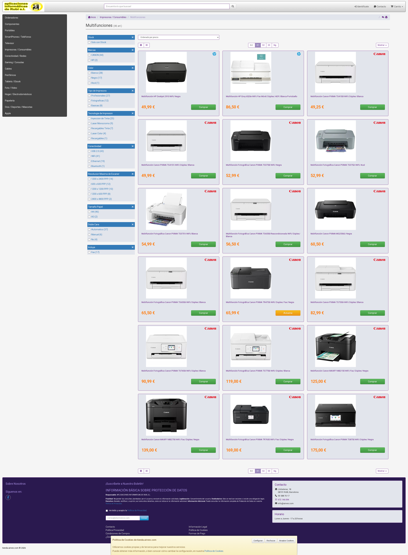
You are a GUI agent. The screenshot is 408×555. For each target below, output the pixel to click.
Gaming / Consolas (14, 62)
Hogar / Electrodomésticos (18, 94)
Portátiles (10, 30)
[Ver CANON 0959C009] (347, 346)
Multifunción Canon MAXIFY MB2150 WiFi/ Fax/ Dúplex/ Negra (339, 371)
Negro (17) (96, 78)
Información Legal (198, 527)
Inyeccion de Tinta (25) (102, 118)
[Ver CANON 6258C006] (263, 346)
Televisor (9, 43)
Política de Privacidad (114, 503)
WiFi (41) (95, 156)
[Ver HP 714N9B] (263, 72)
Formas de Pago (197, 533)
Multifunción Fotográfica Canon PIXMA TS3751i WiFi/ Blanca (170, 233)
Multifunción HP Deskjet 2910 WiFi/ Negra (161, 96)
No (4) (94, 239)
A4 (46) (95, 211)
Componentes (12, 24)
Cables (8, 68)
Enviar (144, 518)
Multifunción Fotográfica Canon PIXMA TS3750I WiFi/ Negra (254, 165)
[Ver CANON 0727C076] (347, 209)
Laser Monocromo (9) (102, 123)
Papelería (10, 100)
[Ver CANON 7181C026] (178, 140)
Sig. (275, 45)
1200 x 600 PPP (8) (100, 194)
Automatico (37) (99, 229)
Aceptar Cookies (286, 541)
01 (258, 45)
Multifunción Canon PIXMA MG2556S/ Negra (331, 233)
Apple (8, 113)
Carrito (397, 6)
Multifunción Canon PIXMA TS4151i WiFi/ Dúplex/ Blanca (168, 165)
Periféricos (10, 75)
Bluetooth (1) (98, 166)
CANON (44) (97, 55)
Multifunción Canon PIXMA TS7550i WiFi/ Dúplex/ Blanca (337, 302)
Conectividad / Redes (15, 56)
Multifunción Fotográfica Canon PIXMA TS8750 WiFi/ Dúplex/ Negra (342, 439)
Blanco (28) (97, 73)
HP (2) (94, 60)
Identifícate (363, 6)
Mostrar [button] (381, 45)
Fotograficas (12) (100, 100)
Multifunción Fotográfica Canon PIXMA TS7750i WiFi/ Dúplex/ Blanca (258, 371)
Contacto (381, 6)
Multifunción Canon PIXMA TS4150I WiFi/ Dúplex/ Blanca (337, 96)
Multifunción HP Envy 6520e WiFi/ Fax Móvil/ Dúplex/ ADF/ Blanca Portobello (261, 96)
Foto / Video (11, 88)
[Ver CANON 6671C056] (347, 140)
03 (269, 45)
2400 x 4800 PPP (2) (101, 199)
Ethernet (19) (98, 161)
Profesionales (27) (100, 95)
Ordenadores (11, 17)
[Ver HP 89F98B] (178, 72)
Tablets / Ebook (13, 81)
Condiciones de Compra (118, 533)
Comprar (203, 107)
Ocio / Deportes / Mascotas (18, 107)
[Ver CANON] (263, 209)
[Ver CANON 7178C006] (347, 278)
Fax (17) (95, 252)
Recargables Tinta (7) (102, 128)
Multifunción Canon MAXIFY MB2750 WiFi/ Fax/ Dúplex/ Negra (170, 439)
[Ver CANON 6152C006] (347, 415)
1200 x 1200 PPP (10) (102, 189)
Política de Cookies (213, 551)
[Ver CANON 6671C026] (178, 209)
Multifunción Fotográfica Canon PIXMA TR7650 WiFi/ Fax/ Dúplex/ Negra (260, 439)
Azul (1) (95, 83)
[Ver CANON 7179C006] (178, 278)
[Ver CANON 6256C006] (178, 346)
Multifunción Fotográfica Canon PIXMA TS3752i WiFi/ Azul (338, 165)
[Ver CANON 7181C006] (347, 72)
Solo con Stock (98, 42)
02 (263, 45)
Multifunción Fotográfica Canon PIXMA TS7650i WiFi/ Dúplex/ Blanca (174, 371)
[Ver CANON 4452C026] (263, 415)
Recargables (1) (99, 138)
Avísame (288, 313)
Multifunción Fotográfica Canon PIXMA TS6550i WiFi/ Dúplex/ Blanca (174, 302)
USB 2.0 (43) (97, 151)
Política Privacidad (115, 530)
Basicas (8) (96, 105)
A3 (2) (94, 216)
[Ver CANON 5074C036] (263, 278)
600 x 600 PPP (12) (100, 184)
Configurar (258, 541)
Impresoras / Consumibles (18, 49)
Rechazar (271, 541)
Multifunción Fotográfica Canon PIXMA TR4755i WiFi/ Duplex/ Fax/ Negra (260, 302)
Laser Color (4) (98, 133)
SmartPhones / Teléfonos (18, 37)
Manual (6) (96, 234)
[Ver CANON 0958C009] (178, 415)
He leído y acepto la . (128, 510)
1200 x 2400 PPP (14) (102, 179)
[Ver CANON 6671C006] (263, 140)
